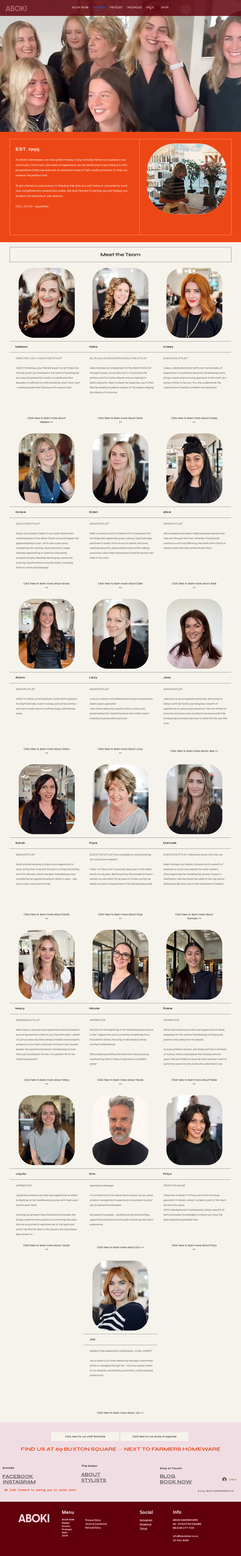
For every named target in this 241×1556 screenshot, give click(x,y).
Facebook (145, 1524)
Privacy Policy (93, 1519)
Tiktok (143, 1528)
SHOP (65, 1535)
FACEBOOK (17, 1476)
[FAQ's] (79, 1532)
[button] (46, 420)
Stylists (65, 1522)
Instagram (146, 1519)
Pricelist (66, 1526)
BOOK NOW (176, 1482)
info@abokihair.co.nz (185, 1536)
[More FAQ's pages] (155, 8)
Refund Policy (93, 1527)
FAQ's (65, 1532)
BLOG (167, 1476)
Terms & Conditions (96, 1523)
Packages (67, 1529)
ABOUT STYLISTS (93, 1477)
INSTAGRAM (19, 1482)
